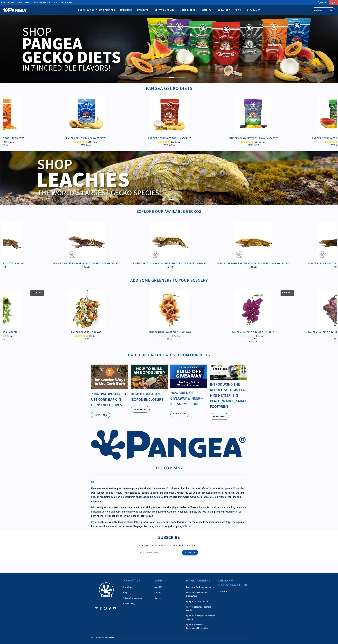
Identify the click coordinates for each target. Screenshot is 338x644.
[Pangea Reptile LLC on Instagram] (105, 608)
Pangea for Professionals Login (200, 587)
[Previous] (11, 121)
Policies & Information (132, 598)
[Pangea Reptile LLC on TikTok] (110, 608)
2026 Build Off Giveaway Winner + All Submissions (186, 398)
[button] (108, 10)
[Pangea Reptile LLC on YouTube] (115, 608)
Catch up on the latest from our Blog (169, 355)
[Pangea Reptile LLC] (15, 10)
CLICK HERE (223, 591)
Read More (100, 414)
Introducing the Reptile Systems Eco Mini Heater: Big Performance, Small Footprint (228, 395)
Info (19, 2)
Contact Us (7, 2)
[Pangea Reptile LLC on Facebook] (101, 608)
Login (323, 2)
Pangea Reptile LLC (106, 637)
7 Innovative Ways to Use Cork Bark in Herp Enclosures (109, 399)
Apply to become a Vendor (197, 601)
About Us (158, 587)
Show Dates (128, 587)
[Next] (328, 121)
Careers (157, 598)
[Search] (331, 10)
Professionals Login (45, 2)
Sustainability (129, 603)
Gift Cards (66, 2)
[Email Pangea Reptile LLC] (96, 608)
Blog (27, 2)
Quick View (170, 121)
